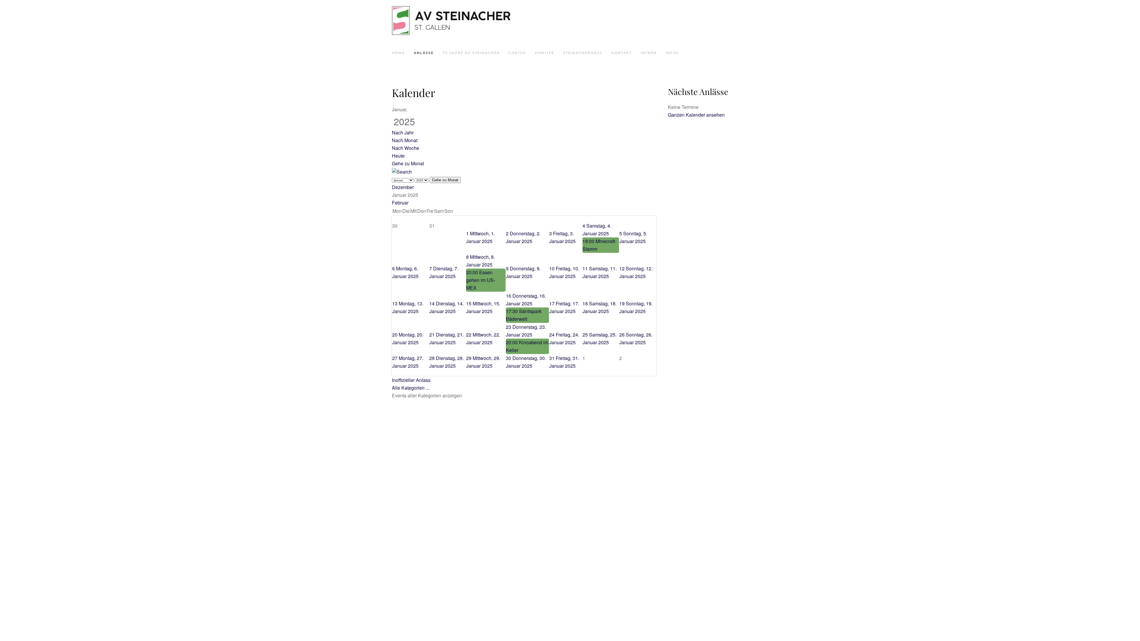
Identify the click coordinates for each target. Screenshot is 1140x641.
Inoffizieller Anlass (411, 380)
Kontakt (622, 53)
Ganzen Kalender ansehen (696, 114)
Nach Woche (405, 148)
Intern (649, 53)
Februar (400, 202)
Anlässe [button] (424, 53)
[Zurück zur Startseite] (451, 20)
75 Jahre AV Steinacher (471, 53)
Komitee (544, 53)
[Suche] (402, 171)
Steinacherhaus (583, 53)
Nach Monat (404, 140)
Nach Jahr (403, 132)
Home (398, 53)
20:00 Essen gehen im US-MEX (480, 280)
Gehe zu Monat (408, 163)
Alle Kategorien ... (410, 387)
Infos (672, 53)
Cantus (517, 53)
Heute (398, 155)
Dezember (403, 187)
